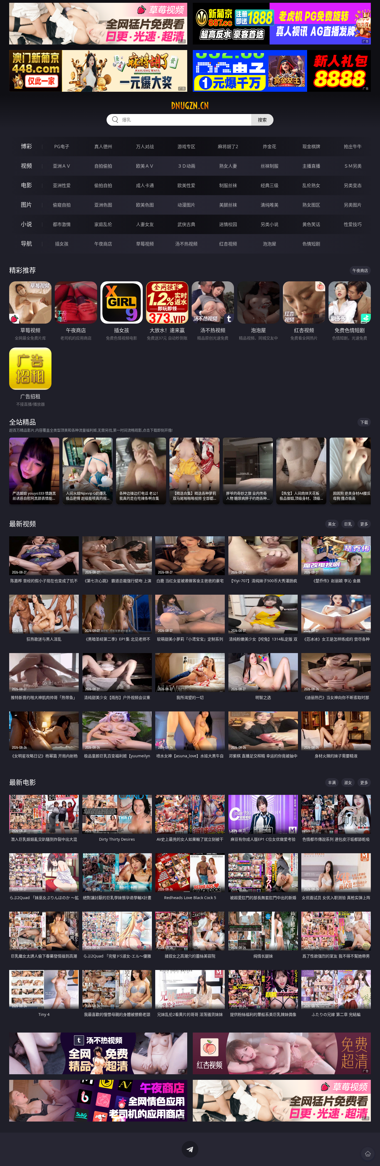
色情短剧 (311, 244)
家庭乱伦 (103, 224)
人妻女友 (145, 224)
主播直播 (311, 166)
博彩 (26, 146)
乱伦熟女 (311, 185)
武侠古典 (186, 224)
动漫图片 (186, 205)
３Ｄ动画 (186, 166)
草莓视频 (145, 244)
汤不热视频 (186, 244)
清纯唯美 (269, 205)
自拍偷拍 (103, 166)
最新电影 (22, 782)
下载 (364, 422)
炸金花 (269, 146)
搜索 (262, 120)
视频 (26, 166)
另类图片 (353, 205)
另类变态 (353, 185)
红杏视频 (228, 244)
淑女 (348, 782)
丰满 (332, 782)
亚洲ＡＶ (62, 166)
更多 (364, 524)
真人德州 (103, 146)
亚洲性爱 (62, 185)
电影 (26, 185)
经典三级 (269, 185)
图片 (26, 205)
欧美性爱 (186, 185)
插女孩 (61, 244)
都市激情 (62, 224)
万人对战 (145, 146)
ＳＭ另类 (353, 166)
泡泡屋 (269, 244)
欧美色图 (145, 205)
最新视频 (22, 523)
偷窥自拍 (62, 205)
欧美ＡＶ (145, 166)
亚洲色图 (103, 205)
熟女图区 (311, 205)
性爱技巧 (353, 224)
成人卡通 (145, 185)
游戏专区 (186, 146)
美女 (332, 524)
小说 (26, 224)
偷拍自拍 (103, 185)
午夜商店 (103, 244)
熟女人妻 (228, 166)
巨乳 (348, 524)
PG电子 (61, 146)
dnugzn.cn (190, 105)
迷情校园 (228, 224)
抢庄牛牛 (353, 146)
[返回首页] (367, 1153)
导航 (26, 243)
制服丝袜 (228, 185)
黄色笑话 (311, 224)
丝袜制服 (269, 166)
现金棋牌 (311, 146)
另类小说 (269, 224)
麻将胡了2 (228, 146)
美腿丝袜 (228, 205)
